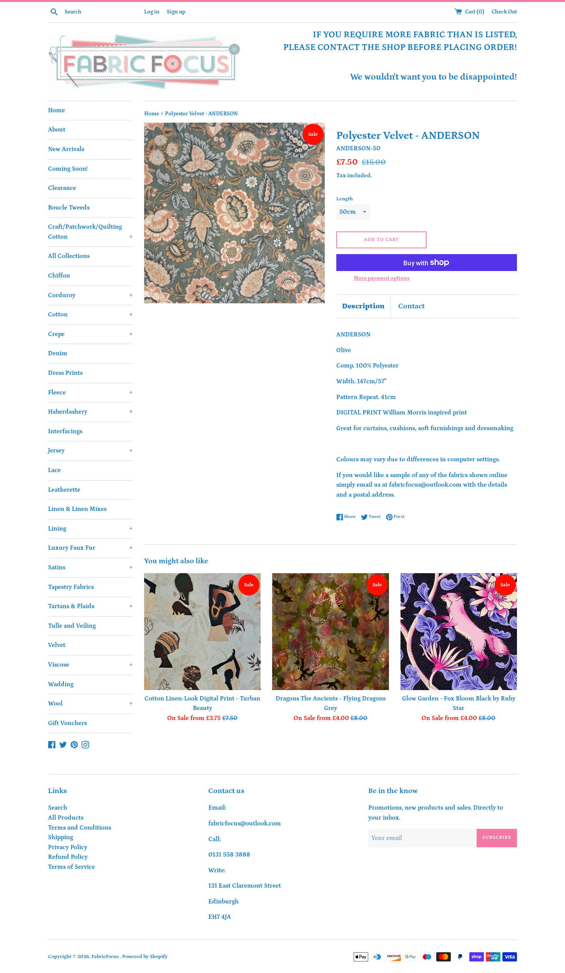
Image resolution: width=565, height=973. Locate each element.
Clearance (62, 188)
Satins (90, 567)
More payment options (381, 278)
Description (363, 306)
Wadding (60, 684)
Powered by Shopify (145, 956)
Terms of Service (71, 866)
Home (56, 110)
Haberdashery (90, 411)
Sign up (176, 12)
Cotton (90, 314)
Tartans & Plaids (90, 606)
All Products (65, 817)
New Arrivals (66, 149)
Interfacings (65, 431)
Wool (90, 703)
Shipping (60, 837)
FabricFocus (105, 956)
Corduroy (90, 295)
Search (57, 807)
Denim (57, 353)
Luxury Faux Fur (90, 547)
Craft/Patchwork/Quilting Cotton (90, 231)
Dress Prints (65, 372)
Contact (411, 306)
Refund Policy (68, 856)
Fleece (90, 392)
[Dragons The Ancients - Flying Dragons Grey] (330, 631)
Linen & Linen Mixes (77, 509)
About (56, 129)
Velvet (56, 645)
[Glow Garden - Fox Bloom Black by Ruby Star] (458, 631)
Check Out (504, 12)
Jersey (90, 450)
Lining (90, 528)
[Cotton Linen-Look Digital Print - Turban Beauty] (202, 631)
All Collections (69, 256)
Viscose (90, 664)
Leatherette (64, 489)
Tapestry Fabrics (71, 587)
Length (344, 198)
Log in (152, 12)
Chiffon (59, 275)
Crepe (90, 334)
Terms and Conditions (79, 827)
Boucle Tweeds (69, 207)
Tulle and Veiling (72, 625)
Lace (54, 470)
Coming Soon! (68, 168)
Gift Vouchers (67, 723)
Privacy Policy (67, 847)
